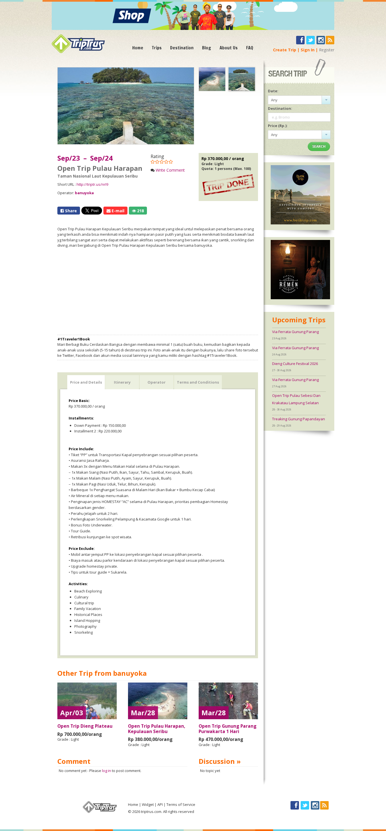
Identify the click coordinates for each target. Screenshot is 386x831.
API (160, 804)
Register (326, 50)
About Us (229, 48)
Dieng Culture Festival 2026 (295, 363)
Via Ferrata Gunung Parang (295, 331)
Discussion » (220, 761)
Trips (157, 48)
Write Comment (170, 170)
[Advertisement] (157, 291)
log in (106, 770)
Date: (273, 90)
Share (70, 210)
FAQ (249, 48)
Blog (206, 48)
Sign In (308, 50)
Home (137, 48)
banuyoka (84, 192)
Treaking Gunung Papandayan (298, 418)
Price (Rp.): (278, 125)
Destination (182, 48)
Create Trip (284, 50)
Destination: (280, 108)
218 (140, 210)
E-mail (117, 210)
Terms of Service (180, 804)
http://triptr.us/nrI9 (92, 184)
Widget (148, 804)
